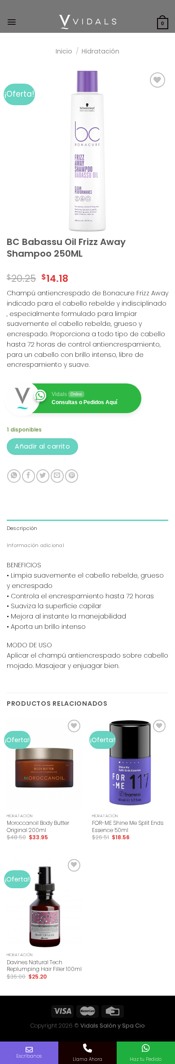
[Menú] (12, 22)
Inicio (64, 51)
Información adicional (35, 545)
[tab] (87, 528)
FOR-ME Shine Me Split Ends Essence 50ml (127, 826)
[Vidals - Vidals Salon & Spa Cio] (88, 22)
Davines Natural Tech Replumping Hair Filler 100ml (44, 966)
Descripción (22, 528)
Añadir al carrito (42, 446)
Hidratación (100, 51)
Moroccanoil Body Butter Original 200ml (38, 826)
